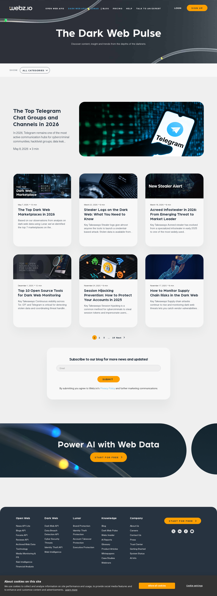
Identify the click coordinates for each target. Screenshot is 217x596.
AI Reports (107, 539)
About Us (134, 525)
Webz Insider (108, 535)
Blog (106, 8)
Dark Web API (51, 525)
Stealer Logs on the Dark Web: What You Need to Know (106, 214)
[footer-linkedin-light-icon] (180, 531)
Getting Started (138, 548)
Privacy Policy (107, 388)
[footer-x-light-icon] (173, 531)
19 (113, 337)
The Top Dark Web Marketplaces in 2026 (36, 211)
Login (177, 8)
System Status (137, 553)
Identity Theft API (53, 547)
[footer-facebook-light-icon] (186, 531)
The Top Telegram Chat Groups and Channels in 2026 (37, 117)
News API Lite (23, 525)
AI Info (133, 558)
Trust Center (136, 544)
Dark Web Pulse (110, 530)
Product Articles (110, 548)
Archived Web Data (25, 544)
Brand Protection (81, 525)
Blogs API (21, 530)
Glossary (106, 544)
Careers (134, 530)
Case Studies (108, 558)
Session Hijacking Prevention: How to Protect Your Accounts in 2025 (108, 295)
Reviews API (22, 539)
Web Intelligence (52, 551)
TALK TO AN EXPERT (148, 8)
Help (129, 8)
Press (133, 539)
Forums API (21, 535)
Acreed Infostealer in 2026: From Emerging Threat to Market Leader (173, 214)
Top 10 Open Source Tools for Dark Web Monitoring (40, 292)
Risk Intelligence (24, 561)
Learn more (71, 589)
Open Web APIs (54, 8)
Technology (22, 548)
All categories (34, 70)
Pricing (117, 8)
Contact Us (135, 535)
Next (118, 337)
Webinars (106, 562)
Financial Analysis (25, 566)
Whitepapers (108, 553)
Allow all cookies (157, 585)
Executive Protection (83, 547)
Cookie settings (194, 585)
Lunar (95, 8)
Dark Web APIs (77, 8)
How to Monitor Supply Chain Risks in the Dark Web (174, 292)
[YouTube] (192, 531)
